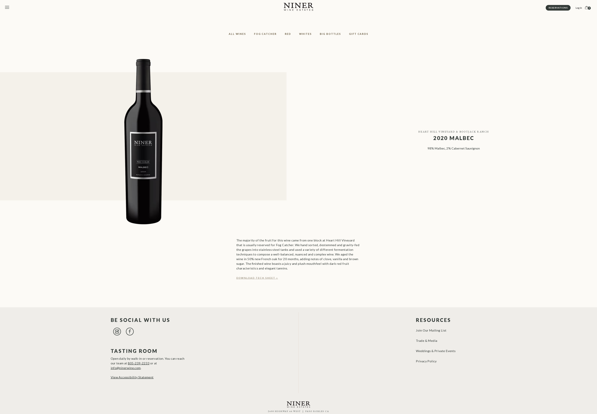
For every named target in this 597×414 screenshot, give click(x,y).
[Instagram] (117, 334)
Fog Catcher (265, 33)
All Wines (237, 33)
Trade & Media (426, 340)
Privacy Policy (426, 361)
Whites (305, 33)
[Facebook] (130, 334)
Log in (579, 7)
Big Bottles (330, 33)
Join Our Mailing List (431, 330)
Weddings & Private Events (436, 351)
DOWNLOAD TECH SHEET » (257, 277)
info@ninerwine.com (126, 368)
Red (288, 33)
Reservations (558, 7)
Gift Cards (358, 33)
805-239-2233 (138, 363)
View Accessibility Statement (132, 377)
